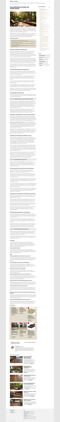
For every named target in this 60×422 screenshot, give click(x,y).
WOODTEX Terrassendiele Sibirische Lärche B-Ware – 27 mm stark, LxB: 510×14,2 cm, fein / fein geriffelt (23, 309)
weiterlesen (32, 363)
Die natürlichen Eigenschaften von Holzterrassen (43, 19)
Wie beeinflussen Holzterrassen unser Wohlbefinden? (44, 24)
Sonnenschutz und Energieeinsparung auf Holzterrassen (28, 367)
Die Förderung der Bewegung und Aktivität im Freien (44, 14)
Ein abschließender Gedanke (43, 21)
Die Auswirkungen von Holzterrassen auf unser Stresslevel (44, 16)
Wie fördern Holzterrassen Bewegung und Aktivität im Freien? (44, 28)
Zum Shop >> (13, 337)
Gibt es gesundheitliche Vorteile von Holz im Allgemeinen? (44, 27)
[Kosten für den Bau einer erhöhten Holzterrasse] (16, 394)
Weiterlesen (21, 313)
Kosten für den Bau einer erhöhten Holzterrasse (43, 63)
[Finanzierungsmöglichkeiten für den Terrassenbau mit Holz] (16, 386)
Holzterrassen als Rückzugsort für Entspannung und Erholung (43, 17)
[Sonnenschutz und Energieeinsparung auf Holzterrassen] (16, 369)
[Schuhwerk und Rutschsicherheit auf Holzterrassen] (16, 378)
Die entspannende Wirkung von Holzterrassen (43, 11)
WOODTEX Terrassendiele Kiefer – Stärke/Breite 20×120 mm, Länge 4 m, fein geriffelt (23, 332)
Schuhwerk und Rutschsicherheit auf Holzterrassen (30, 375)
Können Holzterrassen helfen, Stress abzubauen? (44, 30)
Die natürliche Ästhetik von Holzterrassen (44, 9)
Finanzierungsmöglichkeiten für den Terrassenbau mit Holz (29, 384)
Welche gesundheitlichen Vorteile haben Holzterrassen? (44, 23)
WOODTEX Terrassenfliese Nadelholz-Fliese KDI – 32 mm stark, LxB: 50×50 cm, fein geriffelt (31, 317)
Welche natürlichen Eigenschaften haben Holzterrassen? (44, 34)
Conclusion (41, 20)
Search (49, 1)
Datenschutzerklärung (13, 412)
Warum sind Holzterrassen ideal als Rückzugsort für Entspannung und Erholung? (44, 32)
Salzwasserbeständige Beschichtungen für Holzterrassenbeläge (28, 357)
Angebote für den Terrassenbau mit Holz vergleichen (29, 400)
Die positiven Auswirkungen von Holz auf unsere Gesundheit (44, 13)
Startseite (12, 411)
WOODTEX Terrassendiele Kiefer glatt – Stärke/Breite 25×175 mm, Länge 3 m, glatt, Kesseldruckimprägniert (14, 332)
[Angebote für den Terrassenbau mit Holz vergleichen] (16, 402)
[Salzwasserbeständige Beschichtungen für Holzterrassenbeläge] (16, 359)
